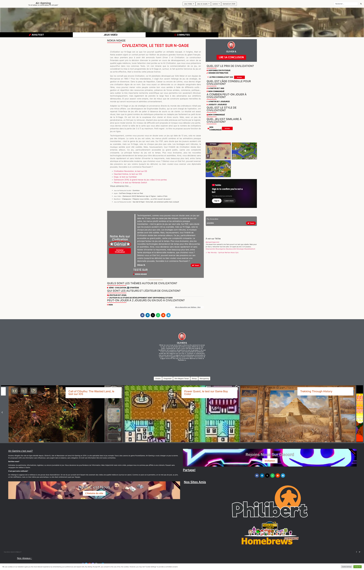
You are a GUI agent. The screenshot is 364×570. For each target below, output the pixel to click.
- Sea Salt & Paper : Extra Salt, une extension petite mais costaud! (146, 202)
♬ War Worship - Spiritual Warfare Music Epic (222, 252)
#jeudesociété (231, 249)
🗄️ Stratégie (133, 288)
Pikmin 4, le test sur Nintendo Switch (130, 182)
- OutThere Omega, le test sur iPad (128, 193)
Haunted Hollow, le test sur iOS (128, 174)
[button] (142, 315)
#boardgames (221, 249)
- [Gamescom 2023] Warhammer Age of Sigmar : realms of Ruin (140, 196)
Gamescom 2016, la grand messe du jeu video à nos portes (140, 180)
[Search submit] (361, 3)
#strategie (240, 249)
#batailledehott (249, 249)
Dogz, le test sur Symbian (125, 177)
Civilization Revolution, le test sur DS (130, 171)
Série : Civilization (117, 288)
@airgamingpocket (212, 242)
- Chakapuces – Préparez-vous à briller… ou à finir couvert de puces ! (142, 199)
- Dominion (127, 190)
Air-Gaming (43, 3)
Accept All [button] (357, 566)
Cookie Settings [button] (346, 566)
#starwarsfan (210, 249)
